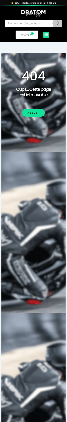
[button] (46, 35)
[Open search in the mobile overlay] (33, 23)
